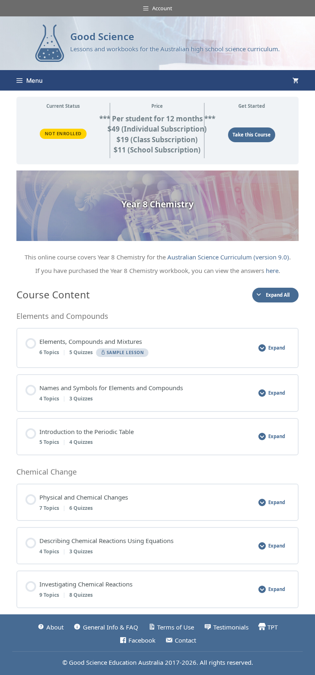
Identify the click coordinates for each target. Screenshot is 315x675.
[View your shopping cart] (295, 80)
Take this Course (252, 135)
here (272, 270)
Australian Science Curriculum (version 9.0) (228, 257)
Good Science (102, 36)
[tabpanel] (157, 222)
